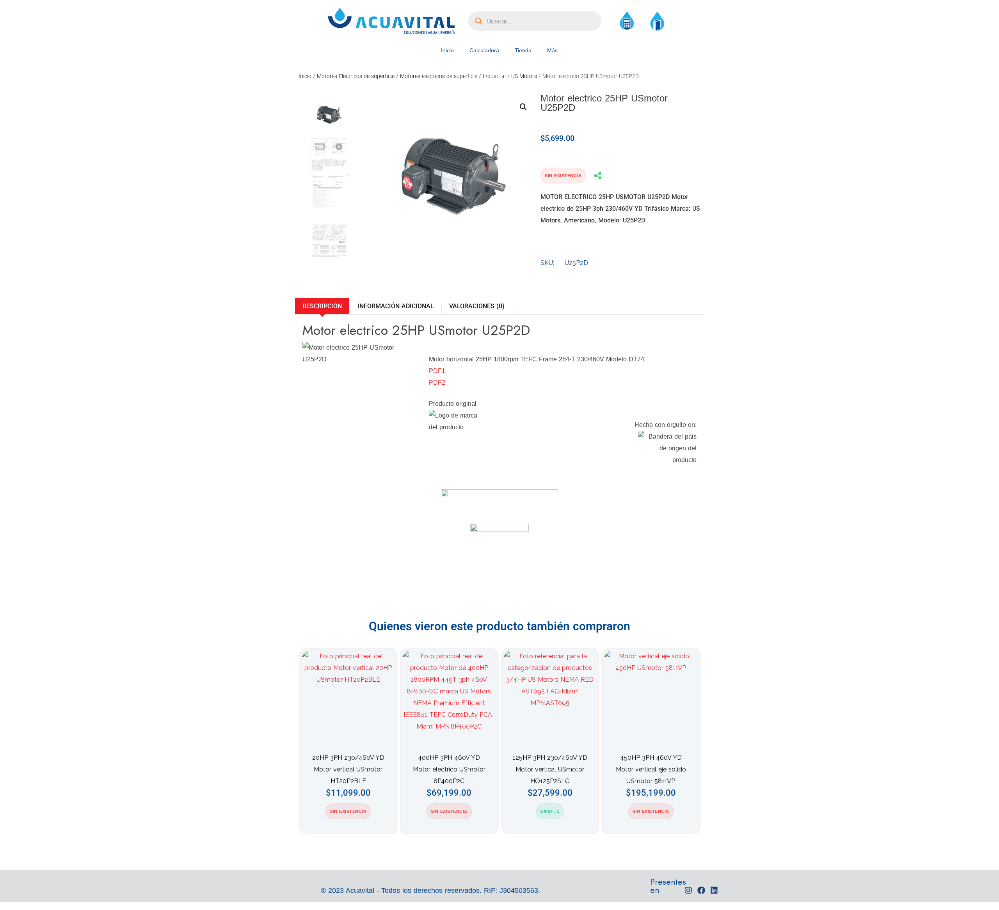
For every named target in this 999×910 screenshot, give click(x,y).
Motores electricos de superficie (438, 76)
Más (552, 50)
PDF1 (437, 371)
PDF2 (437, 382)
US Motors (524, 76)
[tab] (322, 306)
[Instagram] (688, 890)
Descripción (322, 306)
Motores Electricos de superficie (356, 76)
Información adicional (395, 306)
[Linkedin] (714, 890)
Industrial (494, 76)
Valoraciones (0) (477, 306)
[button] (523, 107)
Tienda (523, 50)
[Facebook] (701, 890)
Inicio (447, 50)
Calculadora (484, 50)
